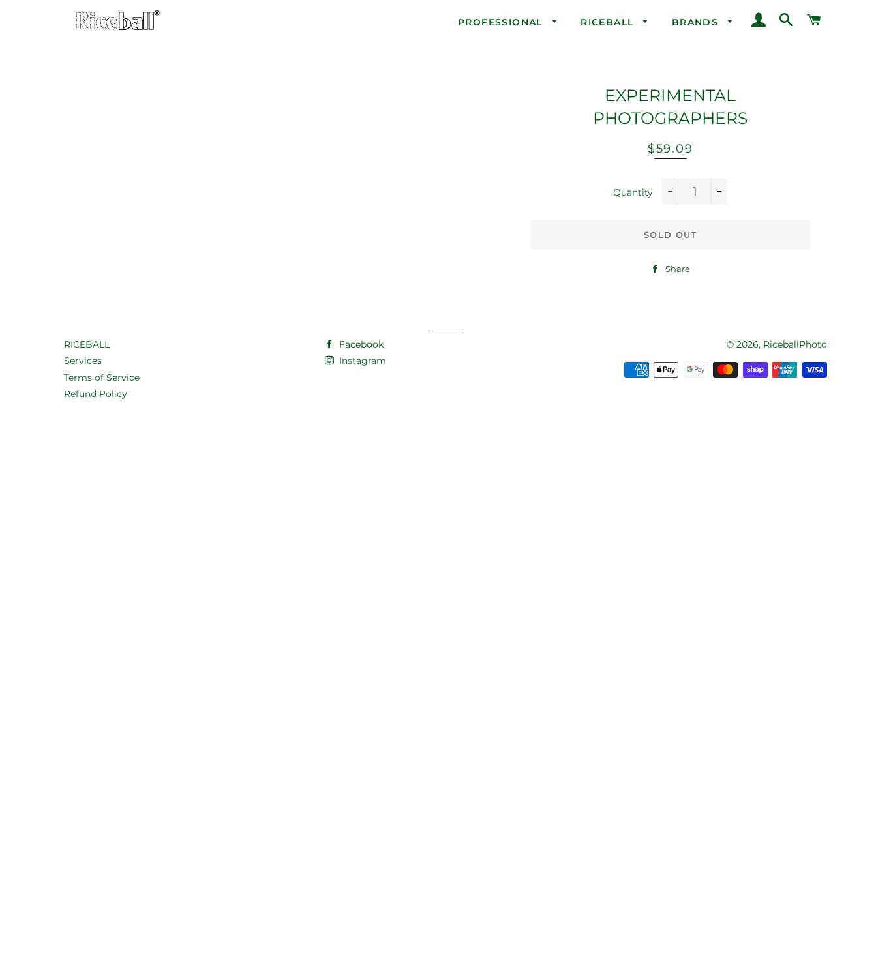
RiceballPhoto (795, 344)
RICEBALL (87, 344)
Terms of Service (102, 377)
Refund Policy (95, 394)
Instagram (361, 360)
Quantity (633, 192)
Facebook (360, 344)
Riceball (609, 22)
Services (83, 360)
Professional (502, 22)
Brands (697, 22)
